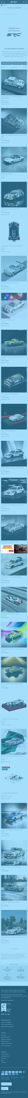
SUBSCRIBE (11, 550)
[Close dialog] (26, 545)
